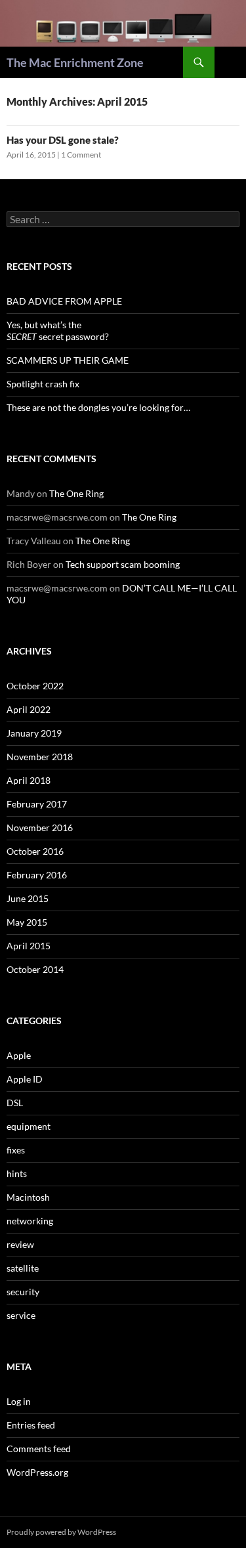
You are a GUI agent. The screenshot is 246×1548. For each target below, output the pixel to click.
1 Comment (81, 155)
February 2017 (37, 803)
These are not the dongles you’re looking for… (98, 407)
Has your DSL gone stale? (63, 140)
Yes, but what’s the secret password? (58, 330)
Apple (19, 1055)
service (21, 1315)
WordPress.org (37, 1472)
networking (30, 1220)
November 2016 (40, 827)
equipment (29, 1126)
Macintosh (28, 1197)
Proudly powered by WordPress (61, 1532)
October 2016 (35, 851)
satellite (23, 1268)
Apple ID (25, 1079)
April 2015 (29, 945)
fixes (16, 1149)
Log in (19, 1401)
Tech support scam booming (123, 564)
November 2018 (40, 756)
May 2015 (27, 922)
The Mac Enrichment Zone (75, 62)
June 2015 (28, 898)
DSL (15, 1102)
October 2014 (35, 969)
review (20, 1244)
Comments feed (39, 1448)
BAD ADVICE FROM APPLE (64, 301)
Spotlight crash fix (43, 383)
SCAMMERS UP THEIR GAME (68, 360)
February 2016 (37, 874)
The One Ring (76, 493)
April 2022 (29, 709)
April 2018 (29, 780)
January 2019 (34, 733)
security (23, 1291)
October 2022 (35, 685)
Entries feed (31, 1424)
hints (17, 1173)
